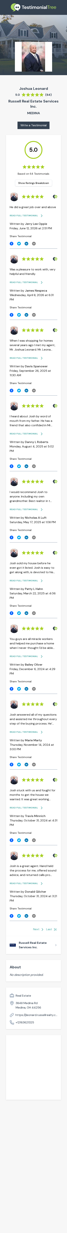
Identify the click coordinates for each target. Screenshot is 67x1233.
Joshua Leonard (33, 88)
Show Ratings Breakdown (33, 183)
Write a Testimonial (33, 125)
